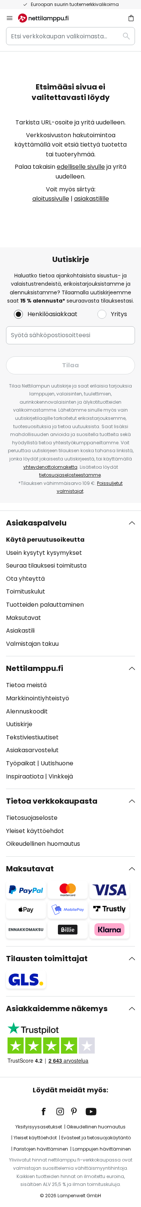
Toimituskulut (25, 591)
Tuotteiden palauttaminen (45, 604)
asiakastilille (91, 198)
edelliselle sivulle (81, 166)
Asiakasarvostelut (32, 750)
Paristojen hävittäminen (41, 1149)
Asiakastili (20, 630)
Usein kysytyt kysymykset (44, 552)
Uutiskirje (19, 724)
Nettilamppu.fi (34, 668)
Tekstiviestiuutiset (32, 737)
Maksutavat (23, 617)
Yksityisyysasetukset (38, 1127)
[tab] (70, 583)
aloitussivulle (50, 198)
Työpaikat (21, 763)
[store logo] (47, 18)
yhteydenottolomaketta (50, 467)
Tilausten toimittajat (47, 958)
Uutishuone (57, 763)
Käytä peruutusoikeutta (45, 539)
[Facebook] (48, 1111)
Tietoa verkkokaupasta (51, 801)
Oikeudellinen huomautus (43, 843)
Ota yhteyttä (25, 578)
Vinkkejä (61, 776)
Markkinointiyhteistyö (37, 698)
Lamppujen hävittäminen (102, 1149)
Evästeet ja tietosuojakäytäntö (96, 1137)
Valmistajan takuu (32, 643)
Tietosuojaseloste (32, 817)
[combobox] (70, 36)
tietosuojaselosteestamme (70, 475)
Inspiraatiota (25, 776)
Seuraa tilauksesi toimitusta (46, 565)
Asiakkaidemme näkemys (57, 1008)
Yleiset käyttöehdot (35, 831)
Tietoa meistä (26, 685)
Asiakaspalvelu (36, 523)
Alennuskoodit (27, 711)
